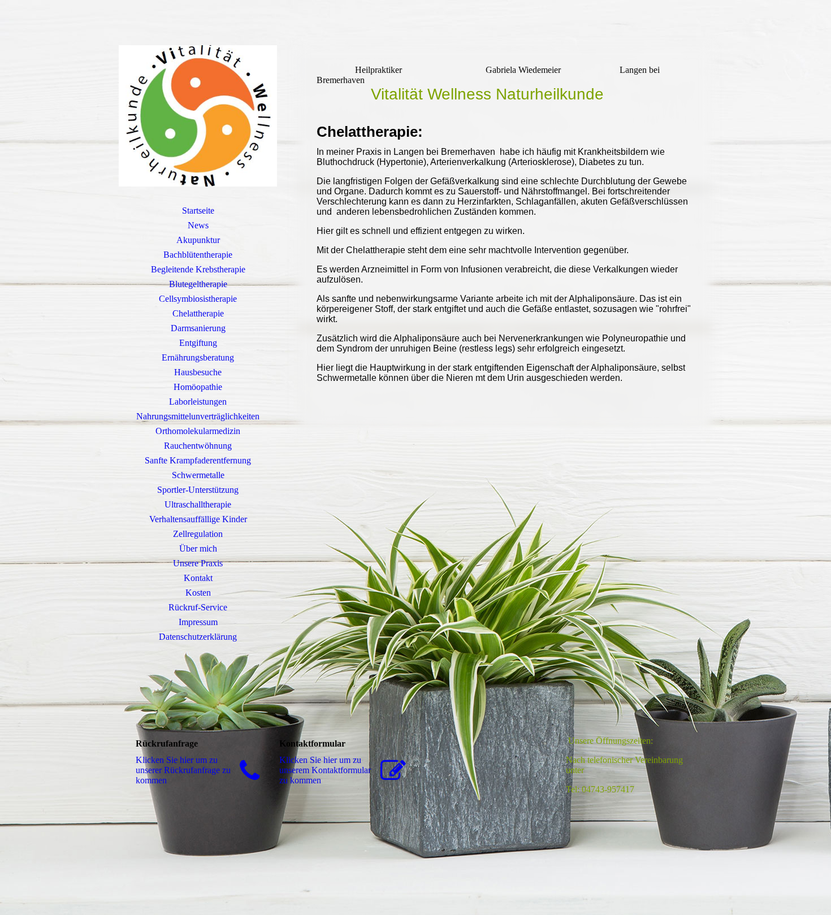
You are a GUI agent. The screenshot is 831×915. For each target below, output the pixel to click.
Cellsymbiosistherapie (198, 298)
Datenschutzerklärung (198, 636)
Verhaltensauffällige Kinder (198, 519)
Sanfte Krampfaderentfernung (198, 460)
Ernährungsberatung (198, 357)
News (198, 225)
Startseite (198, 210)
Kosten (198, 592)
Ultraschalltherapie (198, 504)
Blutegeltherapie (198, 284)
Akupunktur (198, 240)
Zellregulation (198, 534)
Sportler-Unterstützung (198, 490)
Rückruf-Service (197, 607)
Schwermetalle (198, 475)
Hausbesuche (198, 372)
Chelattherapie (198, 313)
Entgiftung (198, 343)
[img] (198, 116)
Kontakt (198, 578)
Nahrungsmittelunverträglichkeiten (197, 416)
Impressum (198, 622)
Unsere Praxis (198, 563)
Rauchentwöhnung (198, 445)
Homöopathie (198, 387)
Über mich (198, 548)
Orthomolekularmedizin (197, 431)
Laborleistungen (198, 401)
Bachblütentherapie (197, 254)
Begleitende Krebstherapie (198, 269)
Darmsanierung (198, 328)
